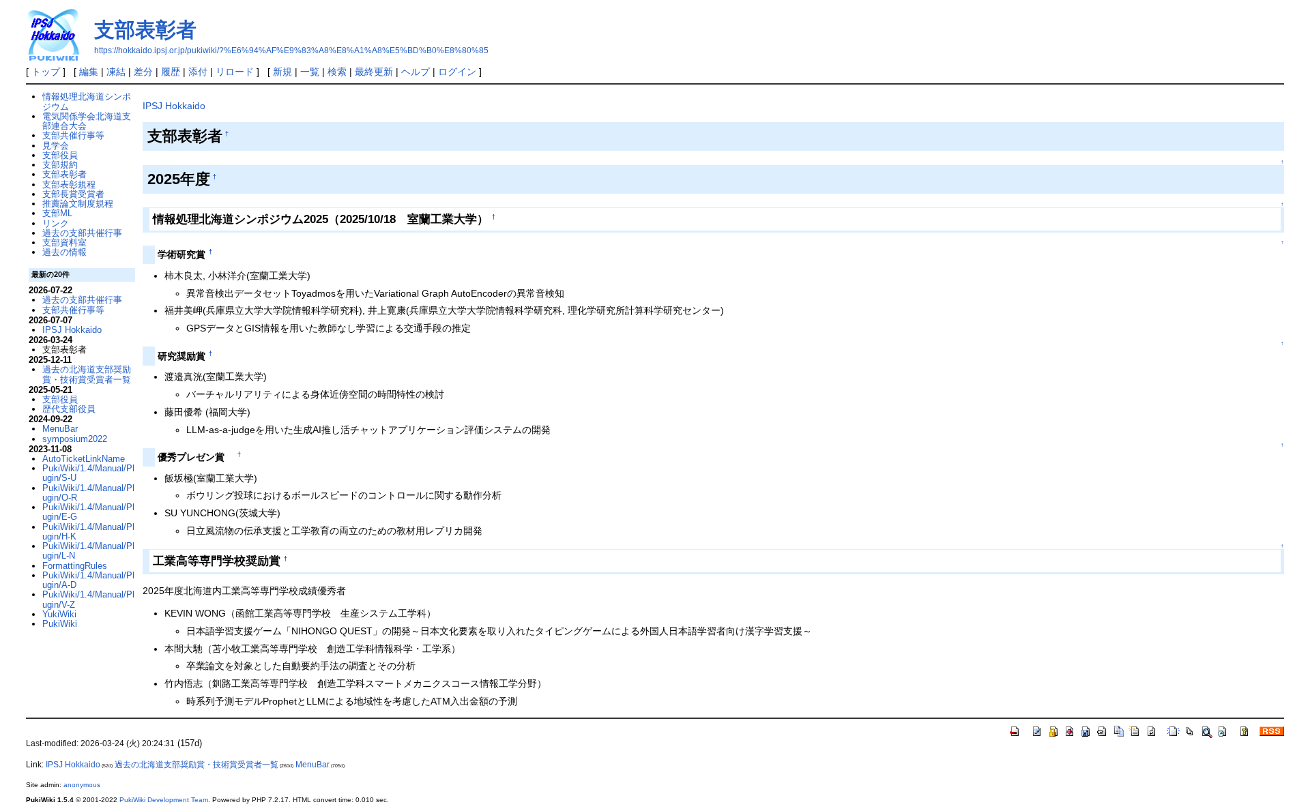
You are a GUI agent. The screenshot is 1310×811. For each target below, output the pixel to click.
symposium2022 (74, 439)
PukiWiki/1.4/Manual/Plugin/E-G (88, 512)
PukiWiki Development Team (163, 799)
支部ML (57, 213)
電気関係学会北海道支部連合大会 (86, 121)
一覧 (309, 71)
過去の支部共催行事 (82, 233)
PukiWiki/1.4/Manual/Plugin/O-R (88, 493)
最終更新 (374, 71)
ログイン (457, 71)
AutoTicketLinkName (83, 459)
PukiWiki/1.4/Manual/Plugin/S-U (88, 473)
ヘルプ (415, 71)
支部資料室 (64, 242)
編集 (88, 71)
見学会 (55, 146)
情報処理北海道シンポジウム (86, 101)
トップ (45, 71)
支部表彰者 (145, 29)
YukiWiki (59, 614)
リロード (235, 71)
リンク (55, 223)
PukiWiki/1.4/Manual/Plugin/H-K (88, 532)
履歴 (170, 71)
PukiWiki (59, 624)
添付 (197, 71)
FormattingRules (74, 566)
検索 (337, 71)
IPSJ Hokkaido (174, 105)
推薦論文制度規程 (77, 203)
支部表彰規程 (69, 184)
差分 (143, 71)
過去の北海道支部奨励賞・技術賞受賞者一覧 (86, 374)
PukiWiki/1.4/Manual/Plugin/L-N (88, 551)
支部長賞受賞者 (73, 194)
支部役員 (60, 155)
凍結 (116, 71)
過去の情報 (64, 252)
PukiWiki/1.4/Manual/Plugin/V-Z (88, 599)
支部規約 (60, 165)
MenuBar (60, 429)
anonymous (81, 784)
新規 (282, 71)
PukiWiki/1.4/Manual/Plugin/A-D (88, 580)
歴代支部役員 (69, 409)
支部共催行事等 (73, 135)
